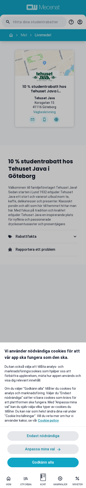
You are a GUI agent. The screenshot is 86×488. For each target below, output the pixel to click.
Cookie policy (48, 420)
